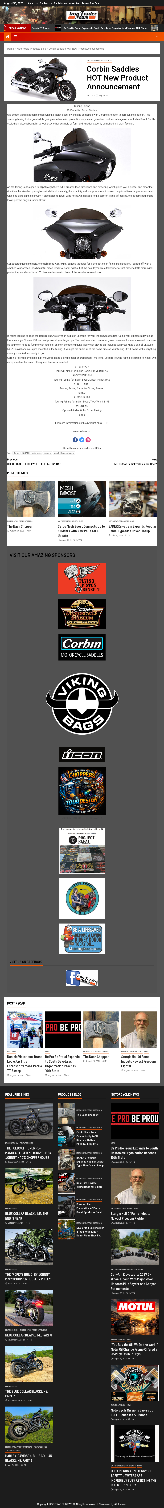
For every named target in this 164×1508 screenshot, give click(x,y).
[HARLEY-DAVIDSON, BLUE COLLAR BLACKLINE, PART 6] (29, 1425)
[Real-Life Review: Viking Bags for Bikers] (66, 1183)
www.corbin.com (82, 431)
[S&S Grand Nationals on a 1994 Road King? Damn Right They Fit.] (66, 1229)
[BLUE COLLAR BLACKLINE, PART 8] (29, 1308)
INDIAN (25, 453)
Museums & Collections (132, 1052)
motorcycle (36, 453)
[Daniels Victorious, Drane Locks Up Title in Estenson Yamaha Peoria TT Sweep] (25, 1029)
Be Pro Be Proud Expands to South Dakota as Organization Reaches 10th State (63, 28)
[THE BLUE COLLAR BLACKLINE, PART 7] (29, 1364)
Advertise (74, 3)
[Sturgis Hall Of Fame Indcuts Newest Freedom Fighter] (139, 1029)
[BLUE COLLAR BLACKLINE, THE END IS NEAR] (29, 1186)
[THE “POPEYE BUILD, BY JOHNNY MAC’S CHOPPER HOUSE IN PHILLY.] (29, 1247)
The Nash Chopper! (129, 28)
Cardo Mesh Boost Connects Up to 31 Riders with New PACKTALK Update (81, 531)
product (47, 453)
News (47, 1052)
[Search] (157, 37)
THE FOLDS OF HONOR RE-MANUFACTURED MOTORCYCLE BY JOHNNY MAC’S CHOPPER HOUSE (28, 1153)
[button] (15, 37)
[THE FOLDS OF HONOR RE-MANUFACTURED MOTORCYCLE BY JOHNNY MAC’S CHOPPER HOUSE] (29, 1121)
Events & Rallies (118, 1339)
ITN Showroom (11, 1143)
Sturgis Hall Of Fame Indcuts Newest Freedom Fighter (138, 1061)
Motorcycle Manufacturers (124, 1269)
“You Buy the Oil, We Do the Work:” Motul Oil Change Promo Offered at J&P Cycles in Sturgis (135, 1349)
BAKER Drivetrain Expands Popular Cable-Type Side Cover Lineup (90, 1161)
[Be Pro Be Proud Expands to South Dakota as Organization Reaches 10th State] (63, 1029)
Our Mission (60, 3)
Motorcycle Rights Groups (123, 1466)
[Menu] (15, 37)
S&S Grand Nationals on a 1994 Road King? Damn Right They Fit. (90, 1231)
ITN (92, 96)
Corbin (16, 453)
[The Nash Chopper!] (31, 499)
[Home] (7, 36)
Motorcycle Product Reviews (33, 1330)
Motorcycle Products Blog (99, 61)
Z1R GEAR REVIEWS (12, 1451)
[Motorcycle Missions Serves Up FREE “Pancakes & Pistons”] (135, 1383)
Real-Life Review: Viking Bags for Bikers (89, 1184)
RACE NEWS (11, 1052)
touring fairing (67, 453)
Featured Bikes (26, 1143)
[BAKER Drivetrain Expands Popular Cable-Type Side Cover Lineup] (133, 499)
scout (56, 453)
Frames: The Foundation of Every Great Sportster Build (89, 1208)
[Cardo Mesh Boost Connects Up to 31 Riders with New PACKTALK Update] (82, 499)
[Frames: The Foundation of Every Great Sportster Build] (66, 1206)
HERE (106, 423)
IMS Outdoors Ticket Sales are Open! (135, 461)
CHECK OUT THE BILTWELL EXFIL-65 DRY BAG (34, 461)
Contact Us (46, 3)
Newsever (104, 1504)
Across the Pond (91, 3)
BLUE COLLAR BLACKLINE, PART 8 (28, 1335)
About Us (33, 3)
